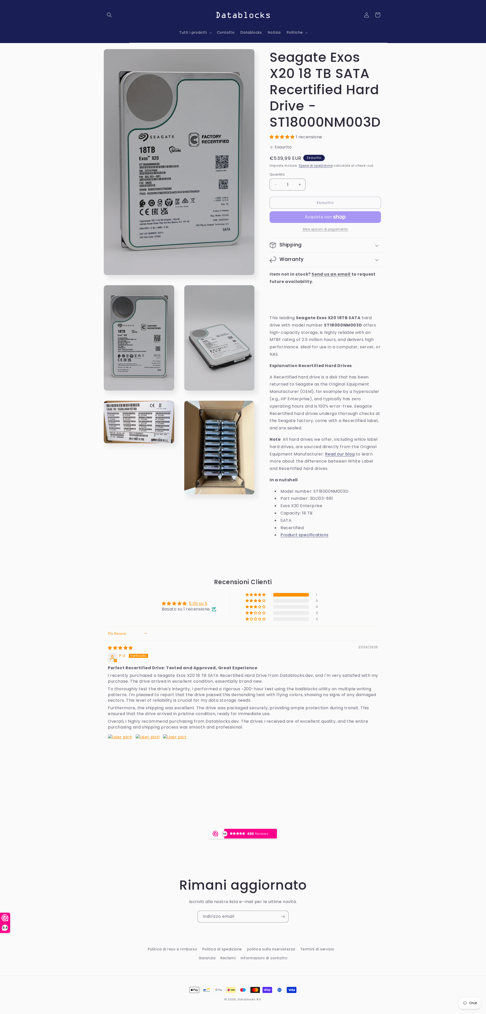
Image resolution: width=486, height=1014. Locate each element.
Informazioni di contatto (264, 958)
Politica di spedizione (222, 949)
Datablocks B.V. (250, 999)
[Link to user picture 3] (175, 746)
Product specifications (304, 535)
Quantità (277, 174)
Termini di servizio (317, 949)
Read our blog (340, 454)
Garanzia (207, 958)
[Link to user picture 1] (120, 746)
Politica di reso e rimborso (172, 949)
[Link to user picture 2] (147, 746)
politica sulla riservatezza (271, 949)
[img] (120, 648)
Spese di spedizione (316, 165)
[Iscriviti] (282, 917)
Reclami (228, 958)
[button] (109, 15)
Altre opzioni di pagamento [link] (325, 229)
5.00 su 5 (198, 603)
